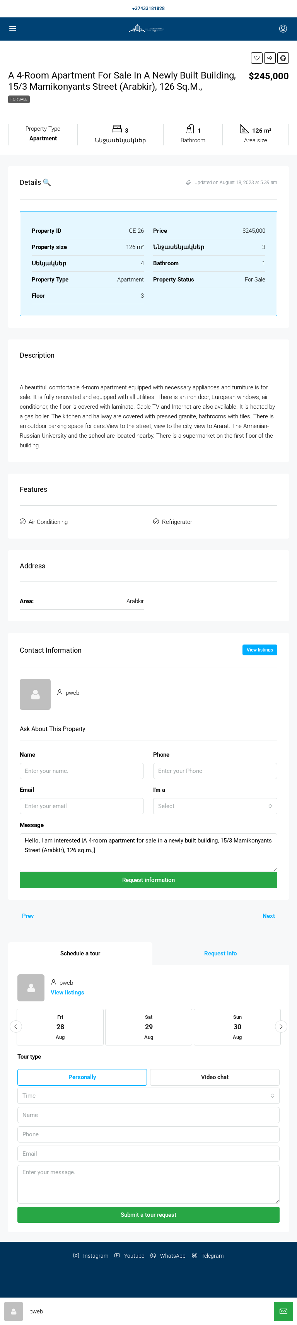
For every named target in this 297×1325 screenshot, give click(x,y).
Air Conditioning (48, 521)
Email (27, 789)
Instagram (95, 1256)
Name (27, 754)
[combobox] (215, 806)
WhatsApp (172, 1256)
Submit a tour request (148, 1214)
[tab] (80, 953)
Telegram (212, 1256)
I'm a (159, 789)
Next (269, 915)
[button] (257, 58)
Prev (28, 915)
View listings (260, 650)
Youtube (133, 1256)
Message (32, 825)
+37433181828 (148, 8)
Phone (161, 754)
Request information (148, 880)
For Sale (18, 99)
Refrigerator (177, 521)
